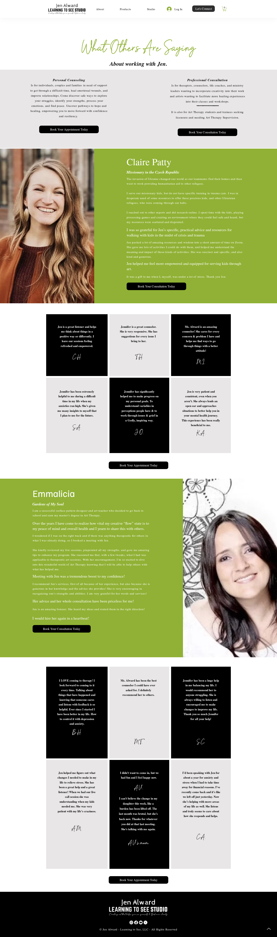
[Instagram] (131, 922)
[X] (145, 922)
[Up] (268, 928)
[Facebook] (136, 922)
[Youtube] (141, 922)
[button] (100, 9)
